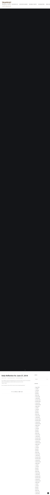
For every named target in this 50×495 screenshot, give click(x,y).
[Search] (41, 379)
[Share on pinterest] (15, 391)
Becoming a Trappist (33, 4)
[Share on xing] (20, 391)
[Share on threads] (14, 391)
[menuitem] (15, 4)
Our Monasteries (41, 4)
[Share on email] (21, 391)
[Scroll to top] (48, 493)
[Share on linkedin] (16, 391)
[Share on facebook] (11, 391)
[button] (47, 379)
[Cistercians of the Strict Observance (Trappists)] (7, 4)
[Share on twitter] (13, 391)
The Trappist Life (15, 4)
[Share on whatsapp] (18, 391)
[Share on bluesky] (19, 391)
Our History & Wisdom (23, 4)
